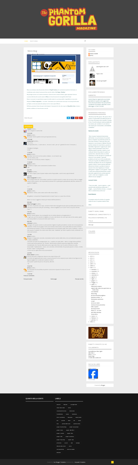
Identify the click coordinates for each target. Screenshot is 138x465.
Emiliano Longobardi (92, 368)
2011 (91, 260)
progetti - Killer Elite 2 (70, 430)
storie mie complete (71, 449)
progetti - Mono (70, 433)
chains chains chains (61, 407)
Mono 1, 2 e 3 (92, 354)
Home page (54, 279)
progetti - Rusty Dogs (61, 439)
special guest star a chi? (102, 66)
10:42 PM (29, 266)
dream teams (72, 410)
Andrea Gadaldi (94, 53)
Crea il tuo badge (91, 379)
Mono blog (94, 293)
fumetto (67, 414)
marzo (93, 316)
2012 (91, 258)
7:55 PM (29, 212)
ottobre (93, 273)
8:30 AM (29, 202)
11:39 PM (29, 189)
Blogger (103, 385)
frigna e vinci (99, 73)
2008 (91, 265)
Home (26, 41)
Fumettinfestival (60, 414)
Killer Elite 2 (91, 353)
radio (72, 442)
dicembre (94, 269)
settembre (94, 275)
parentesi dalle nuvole (66, 423)
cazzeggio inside (73, 404)
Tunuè (69, 96)
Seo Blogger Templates (60, 462)
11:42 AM (29, 152)
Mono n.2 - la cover (96, 310)
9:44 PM (29, 176)
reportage (78, 442)
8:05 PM (29, 221)
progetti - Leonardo (60, 433)
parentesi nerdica (76, 423)
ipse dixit (63, 420)
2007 (91, 267)
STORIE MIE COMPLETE (94, 357)
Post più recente (28, 279)
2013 (91, 256)
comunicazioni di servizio (61, 410)
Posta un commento (29, 275)
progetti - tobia (71, 439)
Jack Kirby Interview (96, 312)
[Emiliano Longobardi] (93, 373)
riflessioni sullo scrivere (61, 446)
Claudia (29, 129)
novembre (94, 271)
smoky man (30, 141)
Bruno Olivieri (30, 254)
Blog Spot (65, 404)
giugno (93, 280)
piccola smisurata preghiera (98, 295)
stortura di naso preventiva (98, 305)
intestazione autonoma (97, 299)
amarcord (58, 404)
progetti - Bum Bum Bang (61, 426)
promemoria (59, 442)
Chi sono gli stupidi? (101, 81)
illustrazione (70, 417)
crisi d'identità (94, 291)
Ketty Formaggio (31, 204)
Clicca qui (90, 225)
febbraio (93, 318)
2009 (91, 264)
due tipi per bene (95, 308)
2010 (91, 262)
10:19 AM (29, 139)
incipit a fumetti (78, 417)
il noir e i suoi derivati (61, 417)
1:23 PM (29, 234)
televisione (59, 452)
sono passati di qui (60, 449)
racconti (66, 442)
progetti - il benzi (60, 430)
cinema (69, 407)
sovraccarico (94, 314)
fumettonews (74, 414)
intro (57, 420)
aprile (93, 284)
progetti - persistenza (70, 436)
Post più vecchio (79, 279)
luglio (92, 279)
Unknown (29, 223)
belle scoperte (94, 306)
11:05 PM (29, 274)
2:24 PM (29, 253)
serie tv (70, 446)
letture (69, 420)
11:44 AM (29, 162)
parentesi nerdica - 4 (96, 297)
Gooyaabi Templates (80, 462)
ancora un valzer (95, 303)
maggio (93, 282)
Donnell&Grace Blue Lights (95, 351)
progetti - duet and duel (73, 426)
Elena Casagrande (31, 177)
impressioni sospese (96, 286)
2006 (91, 322)
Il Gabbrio (29, 171)
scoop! (93, 301)
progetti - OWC (59, 436)
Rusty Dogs (34, 41)
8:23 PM (29, 170)
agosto (93, 277)
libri (74, 420)
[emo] (28, 135)
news (58, 423)
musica (79, 420)
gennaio (93, 320)
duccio (29, 164)
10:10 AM (29, 133)
